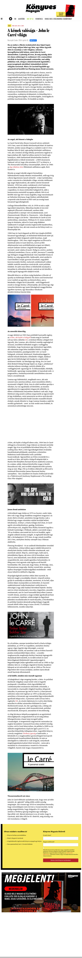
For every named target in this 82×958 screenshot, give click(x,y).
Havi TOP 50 (30, 19)
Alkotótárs (22, 19)
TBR (15, 19)
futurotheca (39, 19)
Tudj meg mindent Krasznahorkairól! (61, 14)
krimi (13, 26)
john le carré (21, 26)
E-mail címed (47, 835)
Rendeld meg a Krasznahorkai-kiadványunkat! (59, 19)
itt (26, 340)
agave (16, 26)
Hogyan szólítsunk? (48, 841)
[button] (1, 18)
